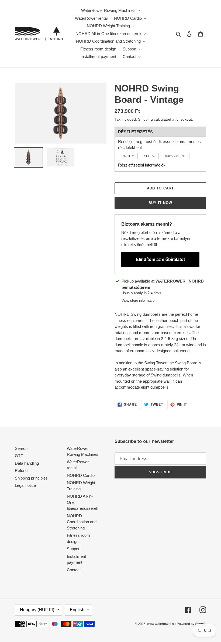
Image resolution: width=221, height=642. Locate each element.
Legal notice (25, 485)
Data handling (27, 463)
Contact (74, 570)
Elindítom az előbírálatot (160, 259)
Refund (21, 470)
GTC (19, 455)
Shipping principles (31, 478)
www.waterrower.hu (161, 624)
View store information (139, 300)
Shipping (145, 119)
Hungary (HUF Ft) (37, 609)
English (77, 609)
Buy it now (160, 203)
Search (21, 448)
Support (74, 548)
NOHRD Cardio (81, 475)
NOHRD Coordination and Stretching (81, 522)
